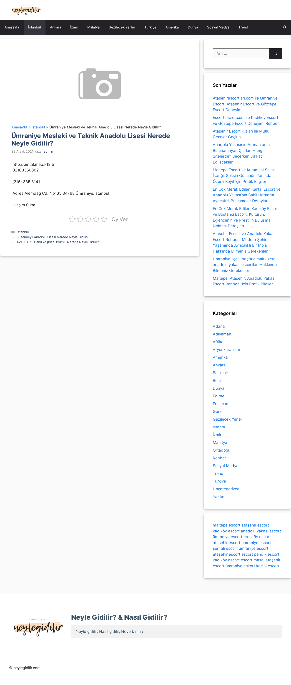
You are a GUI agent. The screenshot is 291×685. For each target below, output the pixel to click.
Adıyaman (222, 334)
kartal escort (267, 566)
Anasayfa (12, 27)
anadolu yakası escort (261, 531)
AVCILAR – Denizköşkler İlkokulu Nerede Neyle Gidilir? (58, 242)
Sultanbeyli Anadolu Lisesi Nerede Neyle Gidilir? (52, 237)
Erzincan (220, 403)
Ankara (55, 27)
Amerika (172, 27)
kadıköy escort (226, 531)
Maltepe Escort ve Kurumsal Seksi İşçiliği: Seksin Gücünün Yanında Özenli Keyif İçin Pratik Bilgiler (244, 176)
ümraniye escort (227, 536)
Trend (243, 27)
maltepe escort (226, 525)
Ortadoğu (221, 450)
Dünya (193, 27)
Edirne (218, 396)
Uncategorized (226, 489)
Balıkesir (220, 373)
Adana (219, 326)
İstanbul (34, 27)
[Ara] (275, 53)
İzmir (74, 27)
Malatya (93, 27)
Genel (218, 411)
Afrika (218, 342)
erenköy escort (257, 536)
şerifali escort (225, 548)
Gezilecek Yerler (122, 27)
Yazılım (219, 496)
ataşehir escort (255, 525)
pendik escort (266, 554)
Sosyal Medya (218, 27)
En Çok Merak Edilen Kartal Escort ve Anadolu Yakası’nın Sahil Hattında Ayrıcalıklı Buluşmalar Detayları (247, 195)
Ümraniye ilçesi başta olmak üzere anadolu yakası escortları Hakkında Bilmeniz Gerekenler (245, 265)
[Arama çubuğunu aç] (284, 27)
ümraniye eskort (240, 566)
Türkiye (150, 27)
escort (247, 554)
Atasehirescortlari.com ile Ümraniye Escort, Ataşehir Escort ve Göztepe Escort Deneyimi (245, 104)
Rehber (219, 458)
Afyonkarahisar (226, 349)
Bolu (217, 380)
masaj (258, 560)
